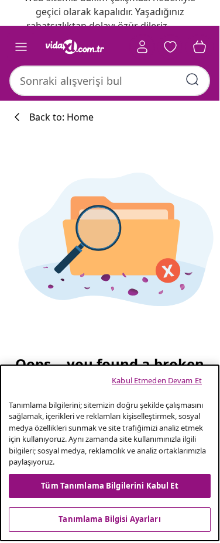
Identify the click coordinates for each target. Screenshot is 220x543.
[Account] (142, 47)
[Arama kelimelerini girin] (192, 79)
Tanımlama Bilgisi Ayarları (109, 519)
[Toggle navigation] (21, 47)
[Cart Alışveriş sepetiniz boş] (199, 47)
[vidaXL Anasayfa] (75, 47)
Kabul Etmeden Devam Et (157, 380)
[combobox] (109, 81)
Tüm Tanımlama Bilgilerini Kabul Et (109, 485)
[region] (109, 453)
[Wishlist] (170, 47)
